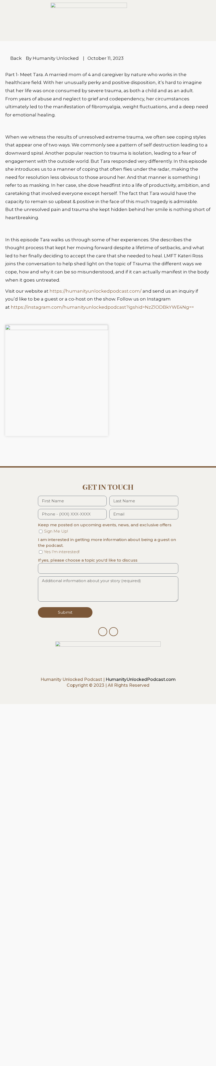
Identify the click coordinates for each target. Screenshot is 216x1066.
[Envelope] (113, 631)
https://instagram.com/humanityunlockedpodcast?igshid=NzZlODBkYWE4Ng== (102, 307)
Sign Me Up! (56, 531)
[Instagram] (102, 631)
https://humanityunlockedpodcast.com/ (95, 291)
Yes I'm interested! (62, 551)
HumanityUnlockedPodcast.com (141, 679)
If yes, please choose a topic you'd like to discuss (88, 560)
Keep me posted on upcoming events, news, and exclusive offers (104, 524)
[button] (12, 442)
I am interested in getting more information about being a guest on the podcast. (107, 542)
